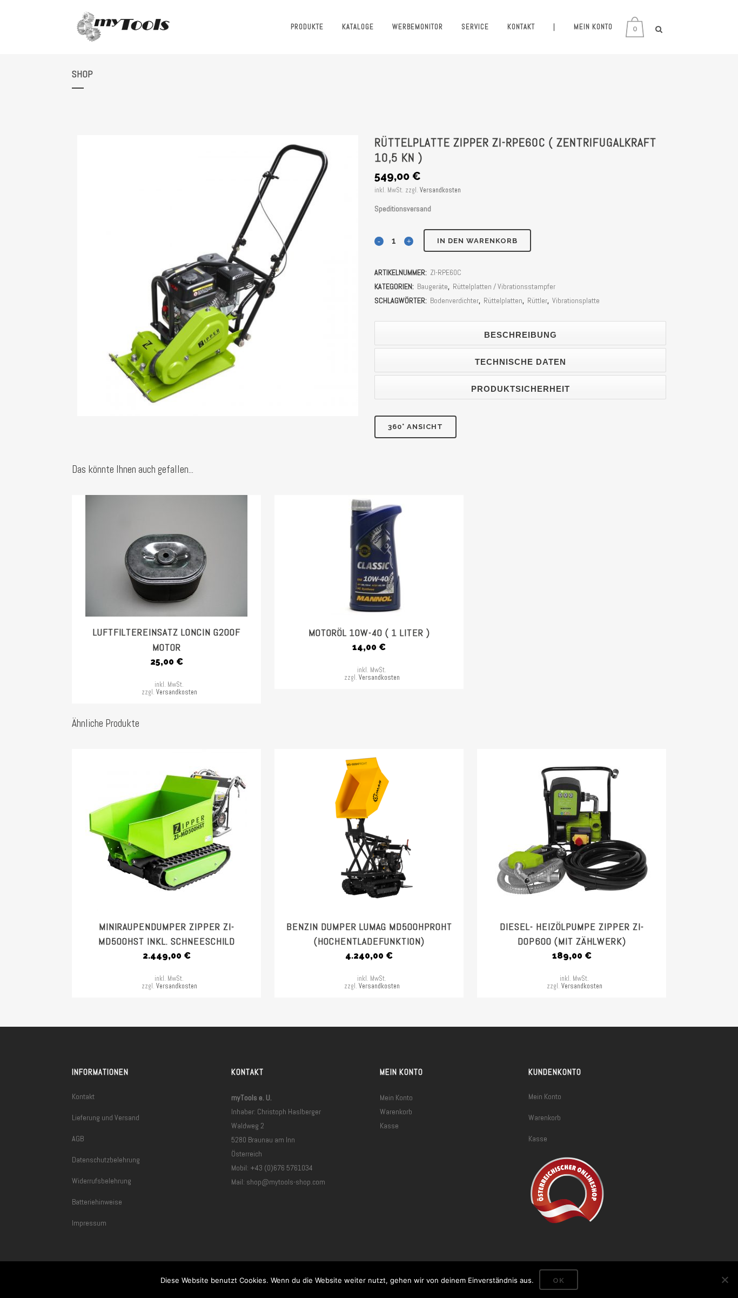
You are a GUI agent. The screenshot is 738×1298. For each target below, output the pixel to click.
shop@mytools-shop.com (285, 1182)
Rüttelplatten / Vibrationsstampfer (504, 286)
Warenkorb (396, 1111)
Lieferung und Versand (105, 1117)
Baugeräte (432, 286)
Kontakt (83, 1096)
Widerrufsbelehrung (101, 1181)
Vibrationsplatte (576, 300)
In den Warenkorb (477, 241)
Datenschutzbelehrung (106, 1160)
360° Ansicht (415, 427)
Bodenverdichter (454, 300)
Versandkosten (440, 190)
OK (559, 1280)
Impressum (89, 1223)
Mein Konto (396, 1097)
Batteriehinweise (97, 1202)
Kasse (389, 1125)
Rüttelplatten (503, 300)
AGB (78, 1138)
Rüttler (537, 300)
